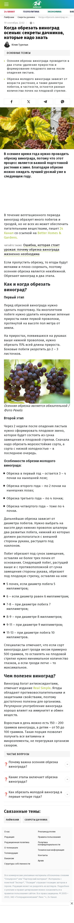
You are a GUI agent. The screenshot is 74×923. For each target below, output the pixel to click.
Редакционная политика (16, 842)
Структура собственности (17, 863)
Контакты (43, 855)
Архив (41, 860)
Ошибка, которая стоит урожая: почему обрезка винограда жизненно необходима (32, 249)
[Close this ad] (71, 903)
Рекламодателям (46, 831)
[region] (37, 914)
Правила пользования (49, 837)
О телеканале (11, 847)
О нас (7, 831)
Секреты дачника (26, 17)
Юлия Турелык (20, 44)
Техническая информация (51, 850)
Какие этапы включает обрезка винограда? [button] (33, 779)
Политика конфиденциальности (49, 843)
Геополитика (31, 11)
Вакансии (9, 858)
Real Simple (42, 688)
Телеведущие (11, 853)
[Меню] (6, 4)
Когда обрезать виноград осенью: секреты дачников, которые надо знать (54, 17)
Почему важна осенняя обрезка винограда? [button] (33, 764)
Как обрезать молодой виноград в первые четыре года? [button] (35, 794)
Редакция (9, 837)
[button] (11, 102)
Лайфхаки (9, 17)
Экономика (54, 11)
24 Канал (9, 11)
